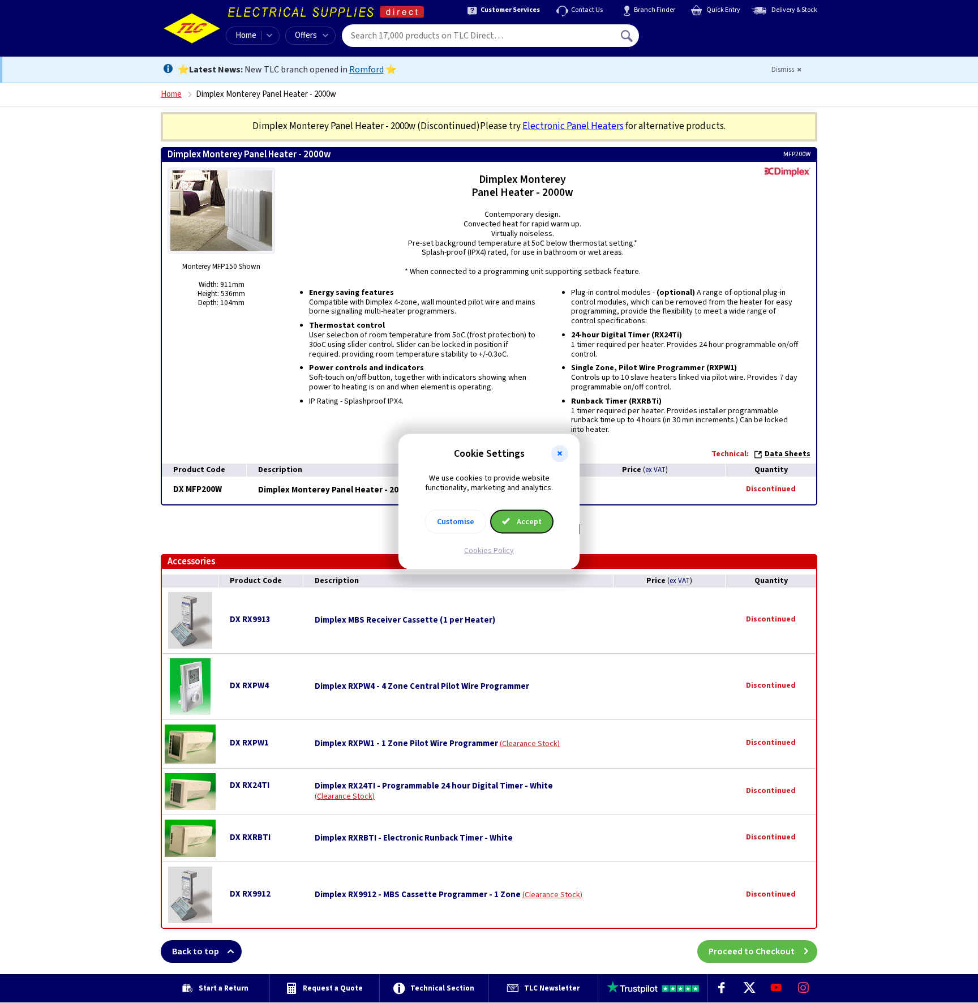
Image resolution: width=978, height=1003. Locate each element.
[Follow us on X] (748, 988)
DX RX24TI (249, 785)
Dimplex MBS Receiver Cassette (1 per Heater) (405, 620)
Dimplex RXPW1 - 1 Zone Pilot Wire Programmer (406, 744)
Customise (455, 521)
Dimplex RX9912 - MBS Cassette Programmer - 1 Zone (418, 895)
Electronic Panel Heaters (573, 126)
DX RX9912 (250, 894)
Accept (528, 521)
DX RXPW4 (249, 686)
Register (690, 40)
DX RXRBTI (250, 837)
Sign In (699, 32)
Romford (366, 69)
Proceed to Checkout (752, 951)
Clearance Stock (529, 743)
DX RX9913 (250, 619)
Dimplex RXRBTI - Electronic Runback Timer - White (414, 838)
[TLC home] (192, 28)
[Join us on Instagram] (803, 988)
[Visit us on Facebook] (721, 988)
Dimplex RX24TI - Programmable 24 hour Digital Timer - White (434, 786)
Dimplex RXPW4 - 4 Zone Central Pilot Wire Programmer (422, 686)
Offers (306, 35)
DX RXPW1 (249, 743)
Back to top (195, 951)
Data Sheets (787, 454)
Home (245, 35)
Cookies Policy (489, 550)
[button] (559, 453)
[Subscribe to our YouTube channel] (776, 988)
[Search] (627, 35)
